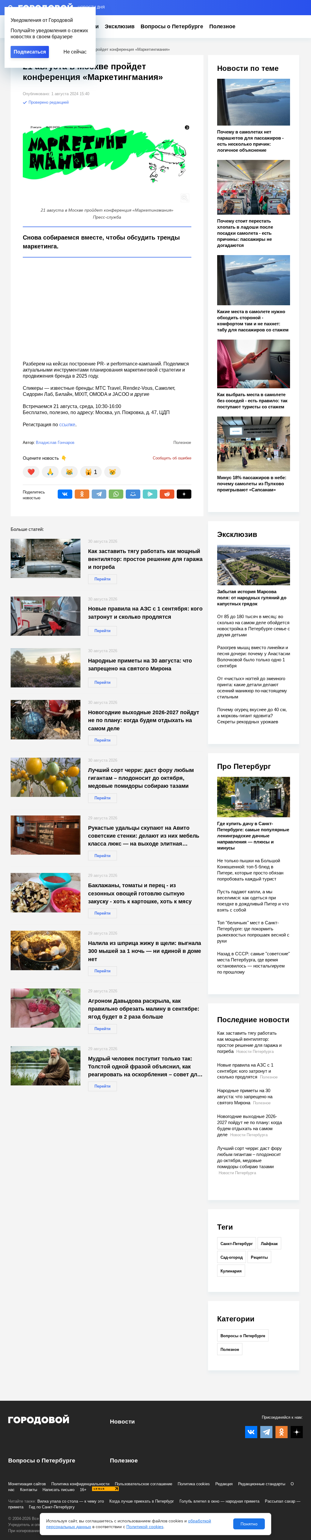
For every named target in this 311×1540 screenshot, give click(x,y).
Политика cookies (194, 1484)
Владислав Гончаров (55, 442)
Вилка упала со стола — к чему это (70, 1501)
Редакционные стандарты (261, 1484)
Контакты (28, 1489)
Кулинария (231, 1271)
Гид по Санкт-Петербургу (52, 1507)
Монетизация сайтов (27, 1484)
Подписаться (30, 51)
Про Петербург (244, 766)
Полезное (222, 26)
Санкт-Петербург (236, 1243)
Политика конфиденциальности (80, 1484)
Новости (122, 1421)
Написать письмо (58, 1489)
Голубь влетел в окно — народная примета (219, 1501)
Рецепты (259, 1257)
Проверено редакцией (48, 102)
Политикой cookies (144, 1526)
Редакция (224, 1484)
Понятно (249, 1523)
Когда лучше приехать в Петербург (141, 1501)
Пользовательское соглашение (143, 1484)
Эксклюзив (120, 26)
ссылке (67, 424)
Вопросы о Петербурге (172, 26)
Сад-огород (231, 1257)
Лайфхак (269, 1243)
